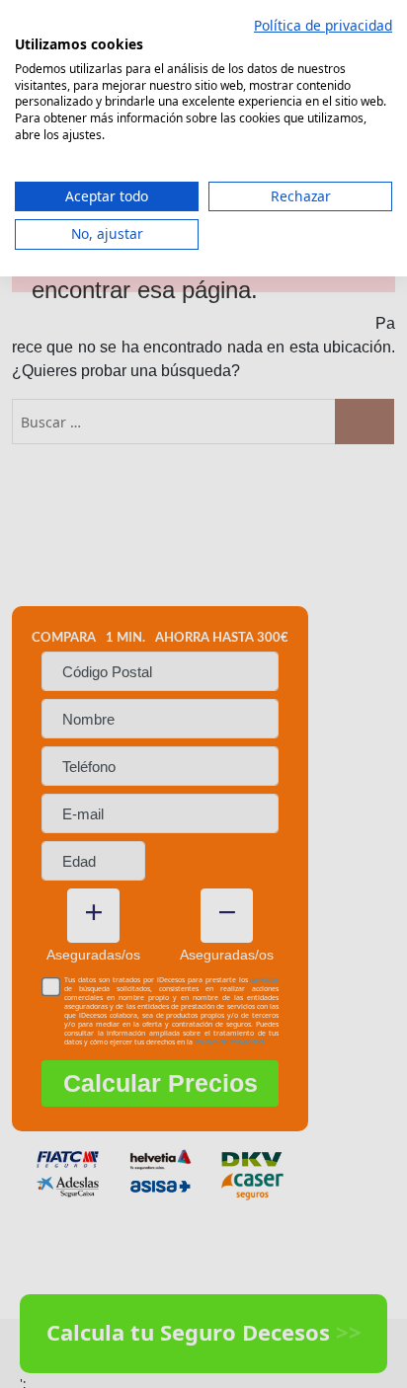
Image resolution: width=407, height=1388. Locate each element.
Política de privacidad (323, 25)
